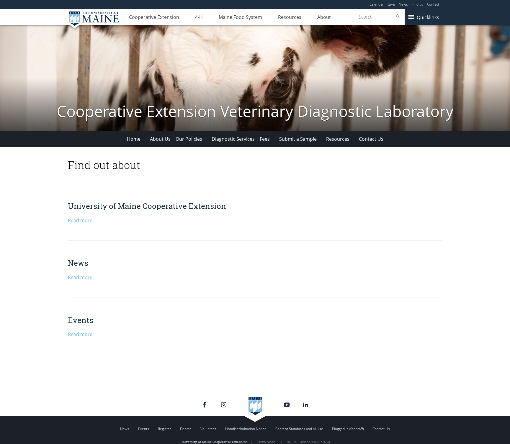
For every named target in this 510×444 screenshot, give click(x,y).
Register (164, 428)
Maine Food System (240, 17)
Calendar (377, 4)
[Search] (398, 17)
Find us (417, 4)
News (403, 4)
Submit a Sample (298, 139)
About (324, 17)
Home (133, 139)
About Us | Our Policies (176, 139)
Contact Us (371, 139)
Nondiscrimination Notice (246, 428)
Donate (186, 428)
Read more (80, 220)
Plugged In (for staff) (348, 428)
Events (80, 320)
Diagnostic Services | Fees (241, 139)
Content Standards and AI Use (299, 428)
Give (391, 4)
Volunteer (208, 428)
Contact (433, 4)
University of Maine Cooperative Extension (147, 206)
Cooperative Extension (154, 17)
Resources (289, 17)
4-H (199, 17)
